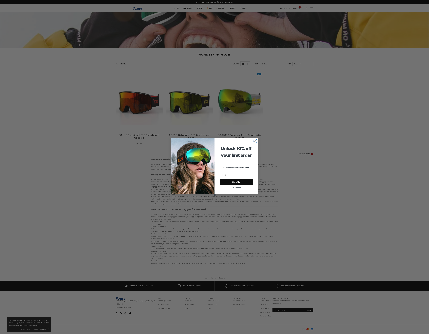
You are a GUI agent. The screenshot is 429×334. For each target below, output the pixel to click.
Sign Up (236, 182)
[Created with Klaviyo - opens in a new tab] (215, 195)
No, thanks (236, 187)
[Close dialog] (255, 141)
